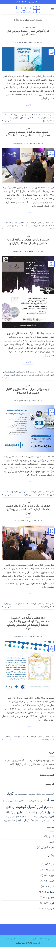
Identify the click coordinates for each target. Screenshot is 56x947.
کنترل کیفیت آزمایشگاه (12, 817)
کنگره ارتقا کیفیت (47, 606)
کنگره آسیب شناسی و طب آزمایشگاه (29, 375)
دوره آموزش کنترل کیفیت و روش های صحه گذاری (28, 33)
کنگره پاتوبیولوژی (8, 375)
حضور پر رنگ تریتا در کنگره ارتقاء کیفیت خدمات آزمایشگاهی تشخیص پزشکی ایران (28, 509)
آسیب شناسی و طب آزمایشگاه (17, 222)
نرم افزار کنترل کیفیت (32, 494)
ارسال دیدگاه (7, 120)
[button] (52, 9)
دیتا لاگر (45, 225)
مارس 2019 (48, 908)
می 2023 (49, 864)
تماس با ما (33, 939)
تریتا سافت (17, 42)
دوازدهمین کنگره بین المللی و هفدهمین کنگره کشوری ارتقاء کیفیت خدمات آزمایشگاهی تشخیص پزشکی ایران (28, 623)
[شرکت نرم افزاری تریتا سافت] (28, 9)
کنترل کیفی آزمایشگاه (12, 372)
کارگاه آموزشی (26, 27)
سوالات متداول (22, 939)
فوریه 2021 (49, 875)
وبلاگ (41, 939)
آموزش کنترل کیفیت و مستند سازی (24, 794)
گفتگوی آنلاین (10, 939)
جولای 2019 (48, 897)
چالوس (14, 813)
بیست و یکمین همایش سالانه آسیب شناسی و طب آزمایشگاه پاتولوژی (28, 242)
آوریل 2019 (49, 903)
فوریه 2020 (49, 881)
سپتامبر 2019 (47, 892)
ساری (11, 801)
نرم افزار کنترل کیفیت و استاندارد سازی (26, 225)
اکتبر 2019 (49, 886)
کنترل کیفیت (49, 375)
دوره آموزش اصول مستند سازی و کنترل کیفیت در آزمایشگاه (28, 391)
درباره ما (48, 939)
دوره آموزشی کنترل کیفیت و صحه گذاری (29, 116)
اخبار (33, 27)
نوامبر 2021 (48, 870)
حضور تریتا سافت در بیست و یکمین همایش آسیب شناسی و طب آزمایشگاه (28, 134)
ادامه (28, 105)
